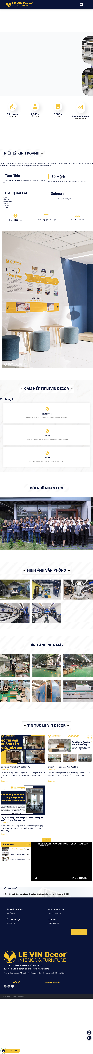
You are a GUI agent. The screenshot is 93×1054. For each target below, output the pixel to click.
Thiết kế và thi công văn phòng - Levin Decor (18, 854)
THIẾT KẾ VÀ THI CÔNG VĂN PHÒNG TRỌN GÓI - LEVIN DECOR (18, 849)
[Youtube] (8, 986)
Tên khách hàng (14, 910)
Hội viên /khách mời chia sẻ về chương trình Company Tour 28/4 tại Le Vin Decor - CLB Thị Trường (18, 859)
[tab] (16, 849)
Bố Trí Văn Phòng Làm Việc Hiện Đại (15, 767)
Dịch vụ (52, 920)
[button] (81, 4)
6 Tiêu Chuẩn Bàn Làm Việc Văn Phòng (63, 767)
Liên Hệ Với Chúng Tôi (22, 79)
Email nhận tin (56, 910)
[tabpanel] (61, 861)
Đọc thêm (4, 781)
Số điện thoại (13, 920)
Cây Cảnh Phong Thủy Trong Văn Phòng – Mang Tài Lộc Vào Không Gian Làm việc (22, 819)
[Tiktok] (12, 986)
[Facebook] (5, 986)
